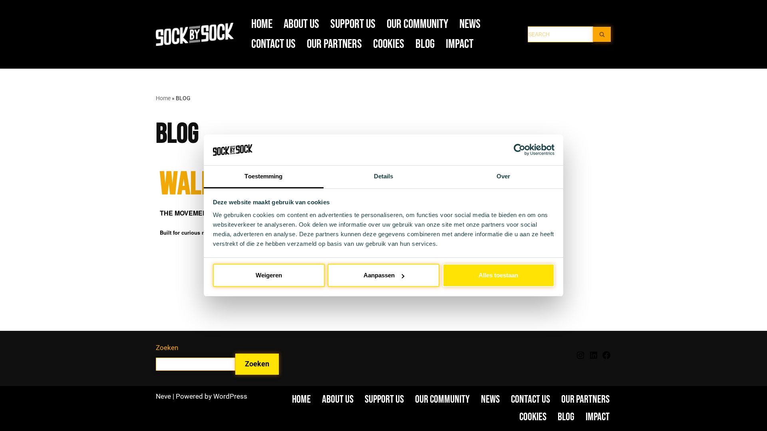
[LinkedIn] (593, 358)
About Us (301, 24)
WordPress (230, 396)
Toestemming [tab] (263, 176)
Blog (425, 44)
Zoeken (167, 348)
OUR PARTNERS (334, 44)
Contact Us (273, 44)
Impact (459, 44)
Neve (163, 396)
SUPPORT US (353, 24)
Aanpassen (379, 275)
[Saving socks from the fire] (197, 34)
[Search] (602, 34)
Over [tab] (503, 176)
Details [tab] (383, 176)
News (470, 24)
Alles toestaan (498, 275)
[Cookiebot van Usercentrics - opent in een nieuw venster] (519, 150)
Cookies (388, 44)
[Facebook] (606, 358)
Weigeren (269, 275)
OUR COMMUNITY (417, 24)
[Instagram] (580, 358)
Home (261, 24)
